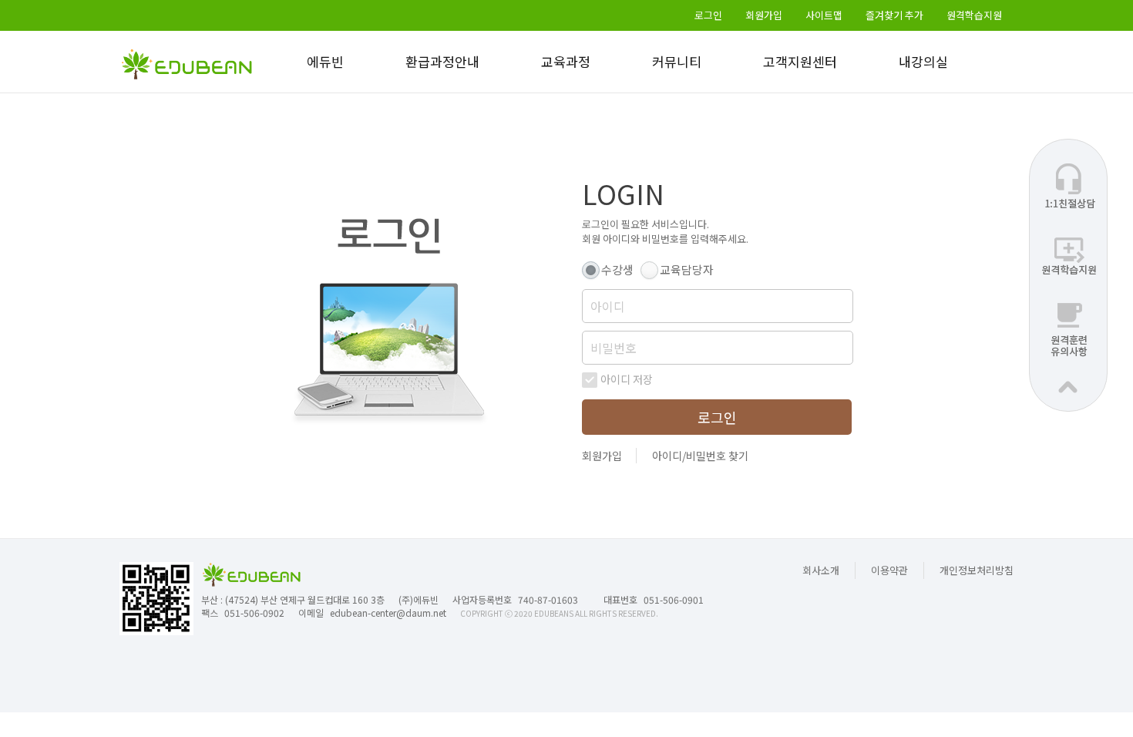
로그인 (708, 15)
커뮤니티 (676, 61)
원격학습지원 (974, 15)
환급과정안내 (442, 61)
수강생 (617, 269)
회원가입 (763, 15)
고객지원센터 (800, 61)
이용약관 (889, 570)
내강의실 (923, 61)
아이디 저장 (626, 379)
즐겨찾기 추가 (894, 15)
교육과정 (565, 61)
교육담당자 (687, 269)
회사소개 (820, 570)
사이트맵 (823, 15)
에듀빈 (325, 61)
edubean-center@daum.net (388, 612)
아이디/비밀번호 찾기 (700, 455)
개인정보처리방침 (977, 570)
